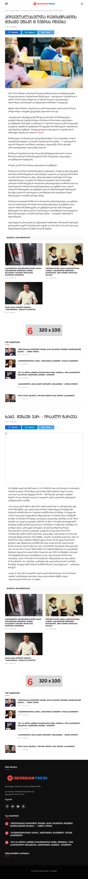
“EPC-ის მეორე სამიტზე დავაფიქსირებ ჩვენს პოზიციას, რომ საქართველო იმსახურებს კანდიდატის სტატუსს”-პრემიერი (49, 373)
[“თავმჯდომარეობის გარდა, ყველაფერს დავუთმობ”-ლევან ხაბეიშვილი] (10, 363)
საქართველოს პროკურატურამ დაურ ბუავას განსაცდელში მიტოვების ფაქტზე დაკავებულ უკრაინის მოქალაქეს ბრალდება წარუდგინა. (23, 271)
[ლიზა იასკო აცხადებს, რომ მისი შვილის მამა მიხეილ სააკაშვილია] (10, 398)
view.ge (54, 871)
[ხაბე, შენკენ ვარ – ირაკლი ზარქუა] (44, 457)
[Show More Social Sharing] (57, 32)
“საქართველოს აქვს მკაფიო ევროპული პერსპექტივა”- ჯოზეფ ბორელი (48, 384)
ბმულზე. (40, 132)
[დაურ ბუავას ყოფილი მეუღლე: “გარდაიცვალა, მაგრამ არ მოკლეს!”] (24, 293)
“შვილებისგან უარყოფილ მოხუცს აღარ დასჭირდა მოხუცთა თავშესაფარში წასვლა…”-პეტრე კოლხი (49, 350)
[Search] (82, 3)
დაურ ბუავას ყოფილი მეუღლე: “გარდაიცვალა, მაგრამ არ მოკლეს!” (20, 308)
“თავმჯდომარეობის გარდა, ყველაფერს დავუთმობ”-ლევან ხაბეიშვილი (48, 361)
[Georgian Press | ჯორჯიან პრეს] (44, 3)
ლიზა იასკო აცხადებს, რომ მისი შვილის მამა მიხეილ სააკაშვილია (46, 396)
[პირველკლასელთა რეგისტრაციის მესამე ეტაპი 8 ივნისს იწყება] (44, 62)
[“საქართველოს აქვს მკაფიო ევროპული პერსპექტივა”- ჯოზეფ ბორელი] (10, 387)
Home (7, 10)
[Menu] (6, 3)
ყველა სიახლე (15, 10)
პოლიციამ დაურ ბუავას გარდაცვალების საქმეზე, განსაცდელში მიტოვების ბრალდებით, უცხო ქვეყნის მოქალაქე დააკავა (62, 271)
